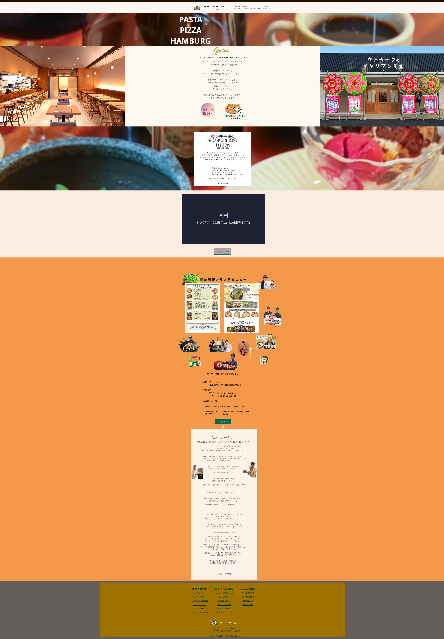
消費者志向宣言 (247, 605)
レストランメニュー (199, 593)
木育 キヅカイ (248, 601)
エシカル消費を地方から (224, 593)
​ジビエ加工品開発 (247, 597)
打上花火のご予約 (223, 597)
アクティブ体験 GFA (224, 608)
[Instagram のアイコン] (223, 426)
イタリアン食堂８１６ (199, 597)
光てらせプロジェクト (224, 612)
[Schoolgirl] (191, 278)
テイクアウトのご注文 (199, 601)
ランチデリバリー (199, 605)
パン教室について (223, 601)
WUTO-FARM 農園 (224, 605)
